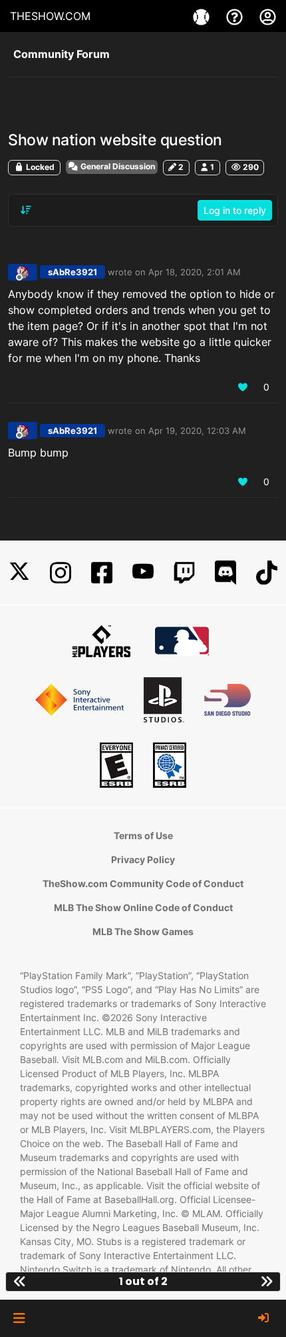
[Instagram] (60, 573)
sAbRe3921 (72, 272)
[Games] (203, 16)
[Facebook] (101, 573)
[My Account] (267, 16)
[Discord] (225, 573)
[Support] (236, 16)
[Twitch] (184, 573)
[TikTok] (266, 573)
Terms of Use (143, 835)
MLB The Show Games (143, 931)
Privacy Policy (143, 859)
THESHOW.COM (50, 16)
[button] (19, 1318)
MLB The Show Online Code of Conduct (143, 907)
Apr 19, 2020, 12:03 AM (197, 430)
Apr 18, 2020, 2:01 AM (194, 272)
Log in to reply (235, 210)
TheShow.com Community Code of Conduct (143, 883)
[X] (19, 573)
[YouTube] (143, 573)
